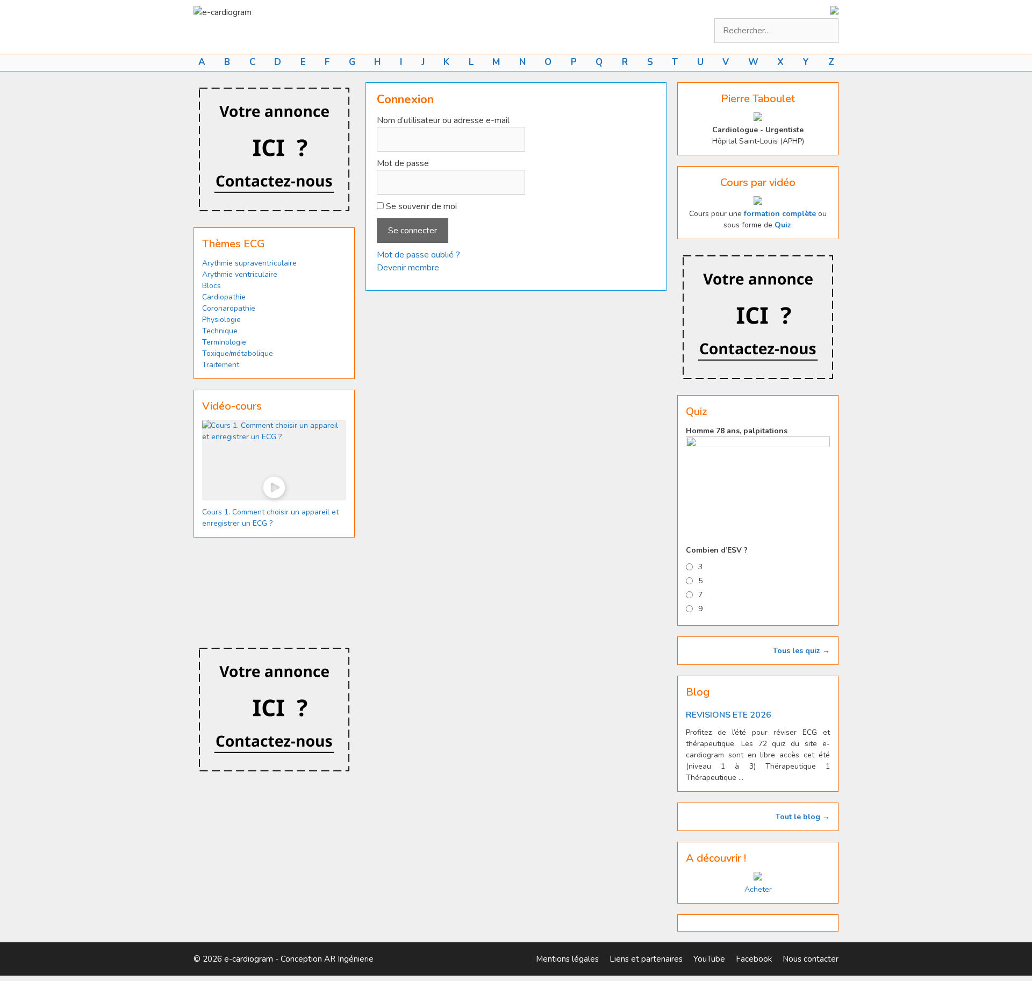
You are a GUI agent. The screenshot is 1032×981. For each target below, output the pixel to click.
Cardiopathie (224, 297)
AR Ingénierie (349, 959)
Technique (220, 331)
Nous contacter (810, 959)
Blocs (211, 286)
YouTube (709, 959)
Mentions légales (567, 959)
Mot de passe (403, 163)
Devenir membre (408, 268)
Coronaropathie (228, 308)
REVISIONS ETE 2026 (728, 715)
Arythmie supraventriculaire (249, 263)
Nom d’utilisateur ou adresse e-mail (443, 120)
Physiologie (221, 319)
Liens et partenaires (646, 959)
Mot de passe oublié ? (418, 255)
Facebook (754, 959)
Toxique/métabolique (237, 353)
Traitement (220, 365)
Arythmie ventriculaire (239, 274)
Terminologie (224, 342)
